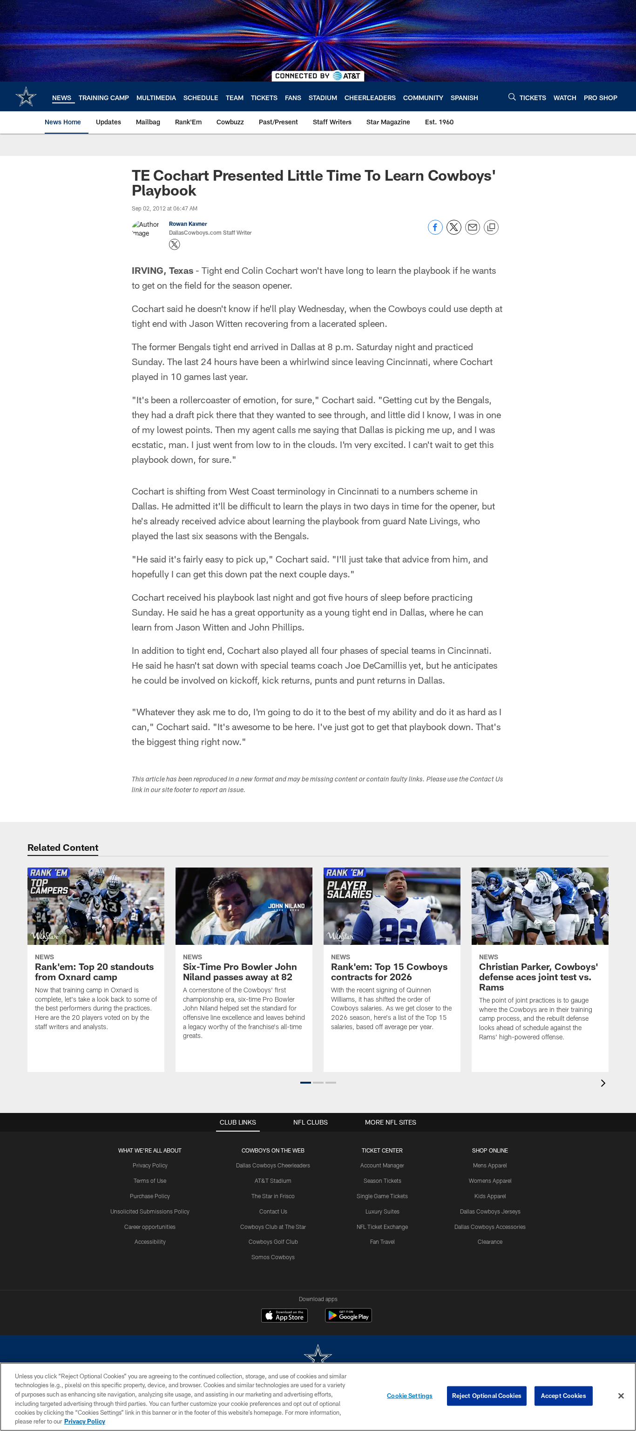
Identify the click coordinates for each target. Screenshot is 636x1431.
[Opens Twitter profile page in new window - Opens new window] (174, 244)
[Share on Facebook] (435, 232)
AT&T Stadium (273, 1180)
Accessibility (150, 1241)
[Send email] (472, 232)
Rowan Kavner (188, 223)
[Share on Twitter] (454, 232)
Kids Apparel (490, 1196)
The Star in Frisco (273, 1196)
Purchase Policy (150, 1196)
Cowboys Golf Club (273, 1241)
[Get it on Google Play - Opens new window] (348, 1320)
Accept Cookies (563, 1395)
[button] (305, 1082)
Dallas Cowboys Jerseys (490, 1211)
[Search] (512, 96)
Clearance (490, 1241)
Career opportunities (150, 1226)
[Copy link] (491, 228)
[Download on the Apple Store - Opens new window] (284, 1316)
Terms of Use (150, 1180)
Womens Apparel (490, 1180)
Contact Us (273, 1211)
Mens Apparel (490, 1165)
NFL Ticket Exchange (382, 1226)
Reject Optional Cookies (486, 1395)
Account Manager (382, 1165)
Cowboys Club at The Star (273, 1226)
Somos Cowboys (273, 1257)
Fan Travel (382, 1241)
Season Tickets (382, 1180)
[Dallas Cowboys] (318, 1359)
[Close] (621, 1396)
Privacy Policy (150, 1165)
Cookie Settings (410, 1395)
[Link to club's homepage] (26, 96)
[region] (318, 1397)
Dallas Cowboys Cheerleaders (273, 1165)
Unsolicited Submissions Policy (149, 1211)
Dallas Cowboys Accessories (490, 1226)
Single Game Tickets (382, 1196)
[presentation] (605, 1084)
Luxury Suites (382, 1211)
